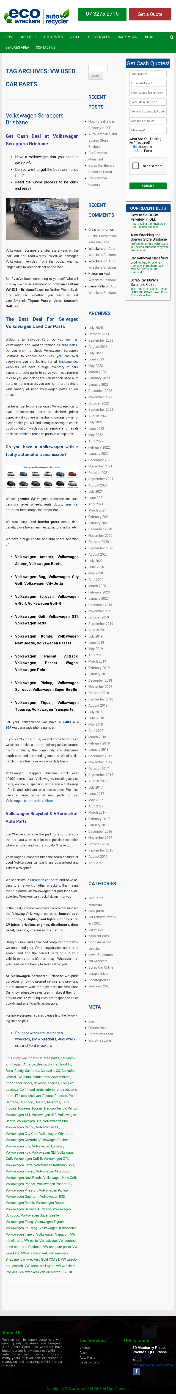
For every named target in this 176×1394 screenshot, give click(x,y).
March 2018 (97, 737)
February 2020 (99, 592)
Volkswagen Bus (55, 1121)
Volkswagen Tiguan (49, 1222)
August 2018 (97, 705)
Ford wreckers (40, 1045)
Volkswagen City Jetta (55, 1134)
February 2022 (99, 447)
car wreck (68, 1058)
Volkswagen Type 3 (20, 1234)
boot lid (65, 1064)
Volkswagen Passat (20, 1184)
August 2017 (97, 781)
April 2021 (95, 504)
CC (58, 1071)
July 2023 (95, 353)
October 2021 (98, 473)
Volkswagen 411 (18, 1115)
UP (64, 1108)
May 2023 (95, 366)
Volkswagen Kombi (20, 1171)
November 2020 (100, 536)
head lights (36, 1090)
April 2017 (95, 806)
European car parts (44, 880)
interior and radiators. (61, 1090)
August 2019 (97, 630)
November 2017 (100, 762)
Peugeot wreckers (30, 1033)
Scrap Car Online (100, 967)
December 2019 (100, 605)
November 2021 (100, 466)
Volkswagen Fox (18, 1152)
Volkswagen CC (47, 1127)
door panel (14, 1083)
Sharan (40, 1102)
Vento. (72, 1108)
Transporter (52, 1108)
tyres (68, 504)
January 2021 (98, 523)
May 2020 (95, 573)
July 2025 (95, 328)
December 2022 (100, 391)
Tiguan (11, 1108)
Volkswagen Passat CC (54, 1184)
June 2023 (96, 359)
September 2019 (100, 624)
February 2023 (99, 378)
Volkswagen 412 (44, 1115)
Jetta (10, 1096)
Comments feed (100, 1034)
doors (27, 1083)
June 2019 (96, 643)
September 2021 (100, 479)
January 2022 (98, 454)
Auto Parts (53, 37)
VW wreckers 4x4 (34, 1253)
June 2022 (96, 429)
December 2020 (100, 529)
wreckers (53, 885)
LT (16, 1096)
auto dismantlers (15, 1354)
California (32, 1071)
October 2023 (98, 334)
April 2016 (95, 863)
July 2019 (95, 636)
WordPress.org (99, 1040)
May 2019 (95, 649)
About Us (29, 37)
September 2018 (100, 699)
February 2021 (99, 517)
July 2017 (95, 787)
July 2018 (95, 712)
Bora (9, 1071)
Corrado (68, 1071)
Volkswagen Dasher (53, 1140)
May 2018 (95, 724)
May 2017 (95, 800)
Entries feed (97, 1028)
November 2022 (100, 397)
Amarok (29, 1064)
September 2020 (100, 548)
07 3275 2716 (102, 14)
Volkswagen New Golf (59, 1178)
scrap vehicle (98, 974)
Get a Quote (150, 14)
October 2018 (98, 693)
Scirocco (26, 1102)
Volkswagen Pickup (53, 1190)
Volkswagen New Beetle (24, 1178)
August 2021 (97, 485)
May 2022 (95, 435)
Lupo (23, 1096)
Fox (71, 1083)
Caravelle (47, 1071)
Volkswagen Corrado (21, 1140)
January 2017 (98, 825)
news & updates (100, 955)
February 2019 (99, 668)
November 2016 (100, 838)
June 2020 (96, 567)
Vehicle (75, 37)
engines (53, 1083)
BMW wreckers (44, 1039)
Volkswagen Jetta (19, 1165)
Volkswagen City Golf (22, 1134)
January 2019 (98, 674)
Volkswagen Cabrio (20, 1127)
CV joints (24, 1077)
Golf (22, 1090)
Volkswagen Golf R (28, 1159)
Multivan (34, 1096)
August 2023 (97, 347)
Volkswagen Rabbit (20, 1203)
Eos (64, 1083)
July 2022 (95, 422)
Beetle (41, 1064)
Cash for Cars (89, 1362)
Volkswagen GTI (56, 1159)
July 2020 (95, 561)
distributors (41, 1077)
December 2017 (100, 756)
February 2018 (99, 743)
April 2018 (95, 731)
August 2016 (97, 856)
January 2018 (98, 750)
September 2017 (100, 775)
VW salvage (48, 1241)
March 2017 (97, 812)
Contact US (45, 47)
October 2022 (98, 403)
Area (83, 1353)
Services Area (17, 47)
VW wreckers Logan (39, 1266)
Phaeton (61, 1096)
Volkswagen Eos (18, 1146)
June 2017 (96, 794)
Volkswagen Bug (29, 1121)
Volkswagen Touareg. (22, 1228)
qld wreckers (97, 961)
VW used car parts (57, 1247)
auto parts (69, 345)
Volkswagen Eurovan (47, 1146)
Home (10, 37)
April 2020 (95, 580)
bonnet (53, 1064)
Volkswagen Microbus (52, 1171)
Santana (12, 1102)
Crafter (11, 1077)
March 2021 (97, 510)
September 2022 (100, 410)
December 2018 (100, 680)
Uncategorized (99, 980)
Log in (92, 1021)
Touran (36, 1108)
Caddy (18, 1071)
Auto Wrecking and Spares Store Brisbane (102, 140)
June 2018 (96, 718)
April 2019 (95, 655)
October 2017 (98, 769)
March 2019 (97, 661)
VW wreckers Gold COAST (39, 1259)
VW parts (31, 1241)
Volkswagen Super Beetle (40, 1215)
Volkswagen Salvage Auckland (28, 1209)
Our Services (99, 37)
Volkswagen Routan (51, 1203)
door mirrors (60, 1077)
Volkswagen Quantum (22, 1196)
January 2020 (98, 598)
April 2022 (95, 441)
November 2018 (100, 687)
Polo (72, 1096)
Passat (47, 1096)
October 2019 (98, 617)
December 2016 (100, 831)
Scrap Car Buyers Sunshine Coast (144, 282)
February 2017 (99, 819)
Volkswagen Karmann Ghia (54, 1165)
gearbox (12, 1090)
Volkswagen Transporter (57, 1228)
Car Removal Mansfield (149, 258)
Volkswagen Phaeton (21, 1190)
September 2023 (100, 340)
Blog (149, 37)
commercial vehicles (39, 801)
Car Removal (127, 37)
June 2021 (96, 498)
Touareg (23, 1108)
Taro (65, 1102)
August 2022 (97, 416)
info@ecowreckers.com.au (153, 1365)
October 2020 (98, 542)
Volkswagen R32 (52, 1196)
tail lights (53, 1102)
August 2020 (97, 554)
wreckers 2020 (99, 986)
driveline (40, 1083)
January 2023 (98, 384)
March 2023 (97, 372)
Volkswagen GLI (44, 1152)
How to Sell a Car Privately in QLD (144, 217)
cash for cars (98, 936)
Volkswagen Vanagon (52, 1234)
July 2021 (95, 491)
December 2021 (100, 460)
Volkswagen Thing (19, 1222)
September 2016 (100, 850)
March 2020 (97, 586)
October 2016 (98, 844)
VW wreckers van (32, 1272)
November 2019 (100, 611)
